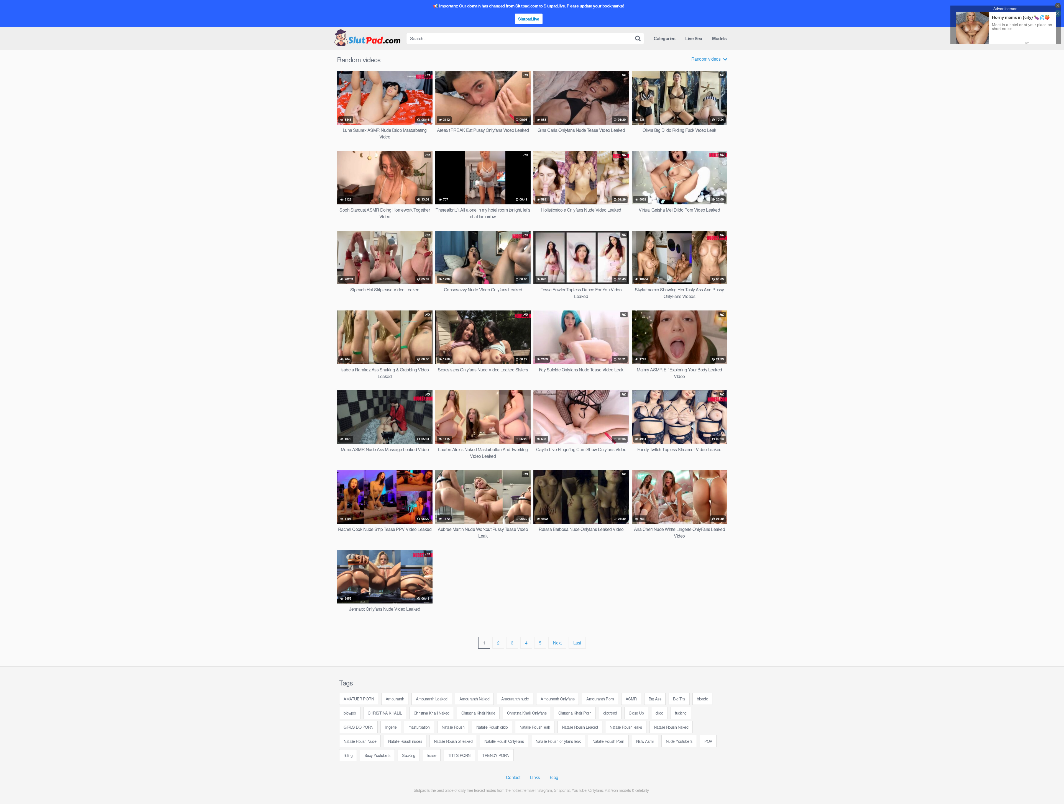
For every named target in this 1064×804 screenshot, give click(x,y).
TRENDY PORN (495, 755)
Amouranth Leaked (431, 699)
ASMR (631, 699)
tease (431, 755)
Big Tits (679, 699)
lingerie (391, 727)
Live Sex (693, 38)
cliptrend (610, 713)
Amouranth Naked (474, 699)
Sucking (408, 755)
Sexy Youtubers (377, 755)
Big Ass (655, 699)
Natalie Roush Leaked (580, 727)
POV (708, 741)
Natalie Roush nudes (405, 741)
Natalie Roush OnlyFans (504, 741)
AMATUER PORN (359, 699)
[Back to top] (1048, 786)
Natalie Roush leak (535, 727)
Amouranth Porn (600, 699)
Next (557, 642)
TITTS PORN (459, 755)
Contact (513, 777)
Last (577, 642)
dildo (659, 713)
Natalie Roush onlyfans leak (558, 741)
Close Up (636, 713)
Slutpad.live (528, 19)
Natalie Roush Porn (608, 741)
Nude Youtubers (679, 741)
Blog (554, 777)
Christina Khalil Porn (575, 713)
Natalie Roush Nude (360, 741)
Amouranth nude (515, 699)
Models (719, 38)
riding (348, 755)
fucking (681, 713)
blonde (702, 699)
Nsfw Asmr (645, 741)
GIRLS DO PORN (358, 727)
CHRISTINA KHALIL (385, 713)
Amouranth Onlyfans (557, 699)
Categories (664, 38)
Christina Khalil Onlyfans (527, 713)
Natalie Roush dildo (492, 727)
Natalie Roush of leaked (453, 741)
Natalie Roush (453, 727)
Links (535, 777)
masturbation (419, 727)
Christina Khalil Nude (478, 713)
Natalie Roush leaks (626, 727)
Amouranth (395, 699)
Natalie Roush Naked (671, 727)
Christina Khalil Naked (431, 713)
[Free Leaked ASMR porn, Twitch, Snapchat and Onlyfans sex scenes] (367, 38)
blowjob (350, 713)
